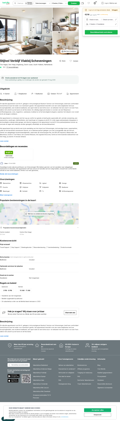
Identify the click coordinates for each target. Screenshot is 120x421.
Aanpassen (97, 414)
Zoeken (74, 3)
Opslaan (75, 61)
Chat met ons (70, 313)
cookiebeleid (64, 417)
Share (63, 61)
